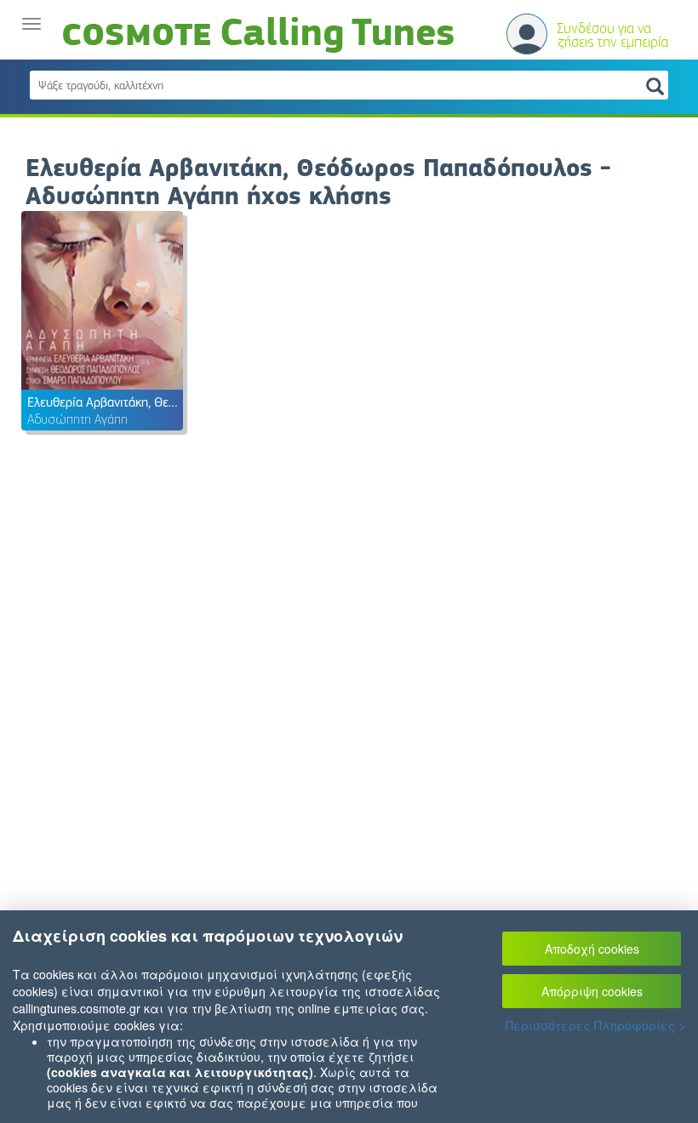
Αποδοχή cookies (592, 948)
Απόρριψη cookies (592, 991)
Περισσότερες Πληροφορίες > (595, 1025)
